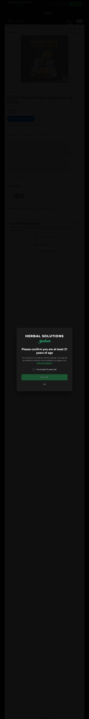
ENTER (44, 377)
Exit (44, 384)
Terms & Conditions (44, 363)
